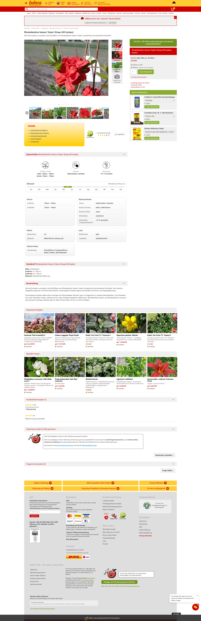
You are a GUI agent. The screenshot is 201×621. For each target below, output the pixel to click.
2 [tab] (61, 105)
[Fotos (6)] (117, 45)
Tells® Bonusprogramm (37, 572)
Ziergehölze (111, 13)
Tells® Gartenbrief (36, 584)
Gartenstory (91, 578)
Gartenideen (60, 13)
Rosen (105, 13)
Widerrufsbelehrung (145, 533)
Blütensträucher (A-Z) (56, 28)
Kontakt (105, 544)
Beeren (71, 13)
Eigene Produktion (108, 509)
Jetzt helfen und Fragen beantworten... (43, 609)
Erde (160, 13)
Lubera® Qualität (108, 501)
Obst (66, 13)
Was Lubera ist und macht (111, 532)
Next (105, 113)
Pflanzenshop (35, 28)
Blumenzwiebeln (128, 13)
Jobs (104, 541)
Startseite (27, 28)
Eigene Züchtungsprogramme (112, 506)
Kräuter (99, 13)
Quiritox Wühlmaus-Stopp (154, 129)
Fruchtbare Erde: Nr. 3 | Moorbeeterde (158, 113)
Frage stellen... (168, 470)
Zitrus (93, 13)
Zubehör (171, 13)
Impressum (142, 521)
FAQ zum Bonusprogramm (64, 445)
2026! (34, 13)
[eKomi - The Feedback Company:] (147, 505)
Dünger (165, 13)
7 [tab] (74, 105)
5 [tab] (69, 105)
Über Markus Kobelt (109, 529)
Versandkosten (136, 87)
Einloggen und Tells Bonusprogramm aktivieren (119, 582)
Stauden (119, 13)
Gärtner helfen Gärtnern (38, 575)
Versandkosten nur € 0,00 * (75, 550)
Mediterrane (86, 13)
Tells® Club (33, 569)
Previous (27, 113)
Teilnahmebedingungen (89, 445)
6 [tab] (71, 105)
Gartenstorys (34, 581)
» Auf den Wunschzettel (138, 77)
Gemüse (137, 13)
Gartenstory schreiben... (164, 455)
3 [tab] (64, 105)
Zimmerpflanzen (152, 13)
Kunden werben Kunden (38, 578)
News (29, 13)
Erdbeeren (78, 13)
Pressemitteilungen (109, 538)
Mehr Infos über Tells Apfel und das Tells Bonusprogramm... (121, 586)
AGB (140, 527)
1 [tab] (59, 105)
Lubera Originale (42, 13)
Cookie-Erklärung (144, 530)
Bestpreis (52, 13)
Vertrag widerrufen (145, 536)
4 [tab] (66, 105)
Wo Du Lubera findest (110, 535)
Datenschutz (143, 524)
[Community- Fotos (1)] (117, 67)
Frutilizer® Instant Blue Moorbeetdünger (159, 97)
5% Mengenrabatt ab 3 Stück (140, 83)
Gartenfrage (84, 580)
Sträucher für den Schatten (71, 28)
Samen (143, 13)
